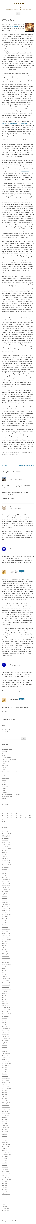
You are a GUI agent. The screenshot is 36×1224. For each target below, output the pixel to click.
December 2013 (6, 933)
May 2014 (4, 923)
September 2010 (6, 1014)
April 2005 (4, 1130)
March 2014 (5, 927)
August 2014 (5, 916)
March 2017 (5, 856)
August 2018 (5, 838)
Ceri (11, 548)
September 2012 (6, 964)
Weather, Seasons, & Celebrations (11, 794)
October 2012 (5, 962)
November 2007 (6, 1084)
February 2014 (6, 929)
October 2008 (5, 1061)
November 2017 (6, 844)
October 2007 (5, 1086)
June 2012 (4, 970)
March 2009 (5, 1051)
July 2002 (4, 1183)
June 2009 (4, 1045)
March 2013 (5, 952)
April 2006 (4, 1123)
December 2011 (6, 983)
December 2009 (6, 1032)
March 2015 (5, 902)
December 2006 (6, 1107)
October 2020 (5, 831)
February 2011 (6, 1003)
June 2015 (4, 896)
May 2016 (4, 873)
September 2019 (6, 834)
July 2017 (4, 852)
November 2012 (6, 960)
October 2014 (5, 912)
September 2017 (6, 848)
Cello (16, 452)
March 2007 (5, 1101)
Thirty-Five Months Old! (26, 465)
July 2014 (4, 918)
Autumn (18, 454)
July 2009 (4, 1043)
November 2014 (6, 910)
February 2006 (6, 1127)
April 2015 (4, 900)
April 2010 (4, 1024)
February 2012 (6, 978)
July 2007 (4, 1092)
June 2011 (4, 995)
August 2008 (5, 1065)
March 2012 (5, 976)
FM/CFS (4, 767)
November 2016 (6, 863)
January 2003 (5, 1171)
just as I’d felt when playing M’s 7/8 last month (15, 123)
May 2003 (4, 1163)
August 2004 (5, 1132)
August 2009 (5, 1041)
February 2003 (6, 1169)
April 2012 (4, 974)
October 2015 (5, 887)
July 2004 (4, 1134)
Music (23, 452)
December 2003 (6, 1148)
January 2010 (5, 1030)
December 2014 (6, 908)
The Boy (4, 788)
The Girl (4, 790)
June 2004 (4, 1136)
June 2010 (4, 1020)
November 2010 (6, 1009)
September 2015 (6, 889)
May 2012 (4, 972)
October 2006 (5, 1111)
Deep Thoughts (6, 761)
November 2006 (6, 1109)
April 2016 (4, 875)
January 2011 (5, 1005)
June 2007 (4, 1094)
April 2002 (4, 1190)
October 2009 (5, 1036)
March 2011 (5, 1001)
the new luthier (13, 26)
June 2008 (4, 1070)
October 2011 (5, 987)
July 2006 (4, 1117)
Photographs (5, 778)
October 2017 (5, 846)
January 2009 (5, 1055)
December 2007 (6, 1082)
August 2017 (5, 850)
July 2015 (4, 894)
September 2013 (6, 939)
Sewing (4, 784)
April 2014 (4, 925)
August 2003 (5, 1156)
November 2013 (6, 935)
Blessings (4, 751)
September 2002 (6, 1179)
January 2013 (5, 956)
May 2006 (4, 1121)
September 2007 (6, 1088)
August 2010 (5, 1016)
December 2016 (6, 860)
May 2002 (4, 1187)
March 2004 (5, 1142)
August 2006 (5, 1115)
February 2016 (6, 879)
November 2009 (6, 1034)
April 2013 (4, 949)
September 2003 (6, 1154)
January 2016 (5, 881)
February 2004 (6, 1144)
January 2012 (5, 981)
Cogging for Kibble (7, 757)
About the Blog (6, 729)
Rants (3, 782)
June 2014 (4, 920)
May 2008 (4, 1072)
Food (3, 769)
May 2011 (4, 997)
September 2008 (6, 1063)
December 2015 (6, 883)
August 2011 (5, 991)
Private (4, 780)
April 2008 (4, 1074)
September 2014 (6, 914)
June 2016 (4, 871)
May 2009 (4, 1047)
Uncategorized (6, 792)
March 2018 (5, 840)
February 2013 (6, 954)
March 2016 (5, 877)
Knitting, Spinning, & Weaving (9, 771)
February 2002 (6, 1194)
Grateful (5, 465)
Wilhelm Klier (25, 171)
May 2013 (4, 947)
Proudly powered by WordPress (10, 1221)
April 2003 (4, 1165)
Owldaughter (14, 571)
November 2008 (6, 1059)
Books (3, 753)
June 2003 (4, 1161)
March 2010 (5, 1026)
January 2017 (5, 858)
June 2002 (4, 1185)
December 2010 (6, 1007)
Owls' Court (18, 3)
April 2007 (4, 1098)
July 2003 (4, 1158)
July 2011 (4, 993)
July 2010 (4, 1018)
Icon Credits (5, 731)
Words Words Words (7, 796)
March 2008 (5, 1076)
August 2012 (5, 966)
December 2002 (6, 1173)
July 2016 (4, 869)
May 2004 (4, 1138)
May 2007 (4, 1096)
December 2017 (6, 842)
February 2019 (6, 836)
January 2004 (5, 1146)
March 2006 (5, 1125)
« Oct (3, 821)
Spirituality (5, 786)
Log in (3, 1204)
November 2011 (6, 985)
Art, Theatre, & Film (7, 749)
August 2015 (5, 892)
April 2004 (4, 1140)
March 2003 (5, 1167)
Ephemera (5, 765)
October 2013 (5, 937)
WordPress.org (6, 1210)
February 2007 (6, 1103)
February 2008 (6, 1078)
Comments (6, 1208)
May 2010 (4, 1022)
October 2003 (5, 1152)
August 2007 (5, 1090)
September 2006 (6, 1113)
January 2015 (5, 906)
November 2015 (6, 885)
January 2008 (5, 1080)
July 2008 (4, 1067)
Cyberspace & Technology (9, 759)
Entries (5, 1206)
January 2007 (5, 1105)
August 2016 (5, 867)
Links (3, 774)
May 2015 (4, 898)
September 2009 (6, 1038)
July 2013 (4, 943)
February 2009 (6, 1053)
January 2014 (5, 931)
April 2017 (4, 854)
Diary (19, 452)
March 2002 (5, 1192)
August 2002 (5, 1181)
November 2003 (6, 1150)
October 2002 (5, 1177)
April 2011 (4, 999)
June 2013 (4, 945)
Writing (4, 798)
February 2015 (6, 904)
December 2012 (6, 958)
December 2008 (6, 1057)
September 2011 (6, 989)
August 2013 (5, 941)
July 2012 (4, 968)
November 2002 (6, 1175)
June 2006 (4, 1119)
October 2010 (5, 1012)
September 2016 (6, 865)
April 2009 (4, 1049)
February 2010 (6, 1028)
